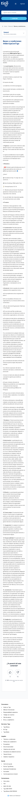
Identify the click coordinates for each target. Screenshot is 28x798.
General (10, 26)
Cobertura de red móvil (8, 749)
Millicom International (7, 709)
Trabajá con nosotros (7, 714)
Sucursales (5, 771)
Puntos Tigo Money (7, 766)
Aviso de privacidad (7, 746)
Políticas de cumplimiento (8, 741)
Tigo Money (5, 727)
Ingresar (22, 3)
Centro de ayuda (6, 764)
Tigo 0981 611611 (6, 788)
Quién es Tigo (6, 707)
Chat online (5, 781)
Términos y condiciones (8, 739)
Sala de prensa (6, 717)
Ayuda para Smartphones (8, 769)
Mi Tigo (4, 729)
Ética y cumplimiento (7, 719)
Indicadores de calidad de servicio (11, 751)
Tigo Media (5, 732)
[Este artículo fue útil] (10, 672)
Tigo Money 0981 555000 (9, 791)
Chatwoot (17, 795)
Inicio (5, 26)
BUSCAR (15, 18)
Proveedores (5, 744)
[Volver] (3, 26)
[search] (14, 12)
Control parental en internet (9, 774)
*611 (3, 783)
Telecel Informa (6, 754)
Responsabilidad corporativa (9, 712)
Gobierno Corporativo (7, 756)
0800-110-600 (6, 786)
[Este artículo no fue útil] (18, 672)
